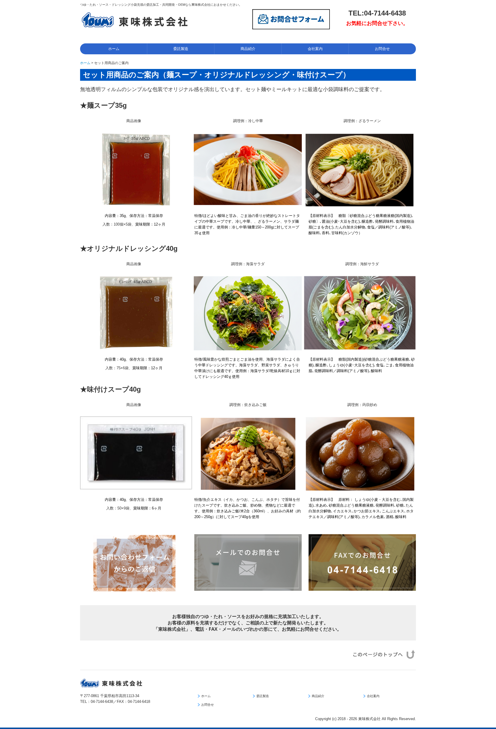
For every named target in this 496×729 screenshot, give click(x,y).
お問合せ (382, 49)
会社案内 (315, 49)
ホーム (113, 49)
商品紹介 (248, 49)
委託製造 (180, 49)
